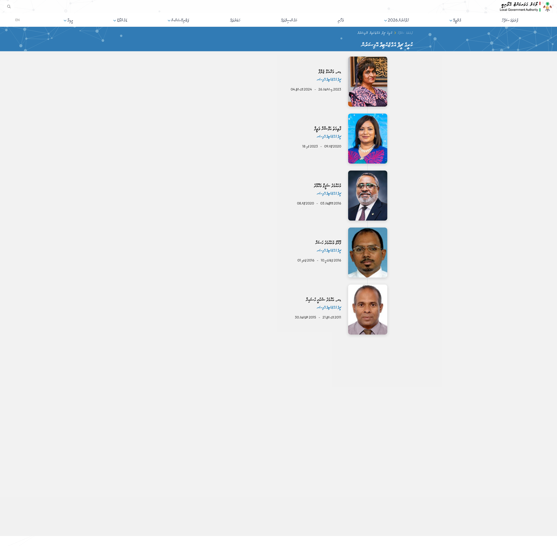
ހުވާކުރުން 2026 (398, 20)
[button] (8, 6)
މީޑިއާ (69, 20)
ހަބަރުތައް (235, 20)
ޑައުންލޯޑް (121, 20)
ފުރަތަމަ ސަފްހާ (510, 20)
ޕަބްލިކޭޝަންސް (179, 20)
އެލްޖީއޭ (456, 20)
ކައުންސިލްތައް (289, 20)
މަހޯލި (341, 20)
